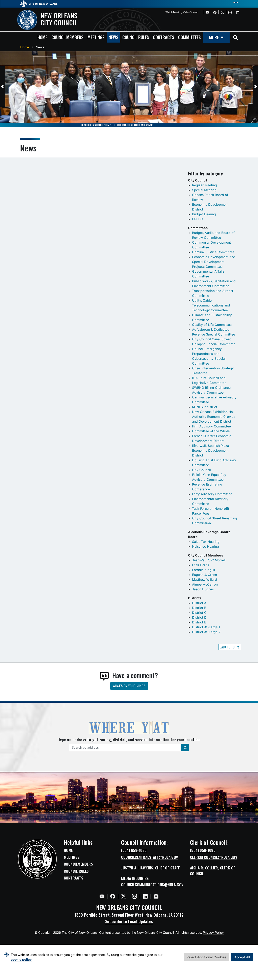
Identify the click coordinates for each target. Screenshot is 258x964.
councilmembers (67, 37)
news (113, 37)
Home (24, 47)
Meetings (72, 857)
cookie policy (21, 960)
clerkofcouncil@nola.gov (213, 857)
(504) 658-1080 (134, 850)
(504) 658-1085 (202, 850)
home (42, 37)
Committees (189, 37)
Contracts (73, 878)
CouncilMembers (78, 864)
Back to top (228, 647)
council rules (135, 37)
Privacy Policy (213, 933)
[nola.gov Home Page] (40, 3)
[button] (2, 86)
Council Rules (76, 871)
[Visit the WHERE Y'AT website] (129, 729)
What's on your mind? (129, 686)
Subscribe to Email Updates (129, 921)
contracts (163, 37)
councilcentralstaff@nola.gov (149, 857)
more (214, 37)
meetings (96, 37)
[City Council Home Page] (37, 859)
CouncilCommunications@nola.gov (152, 884)
